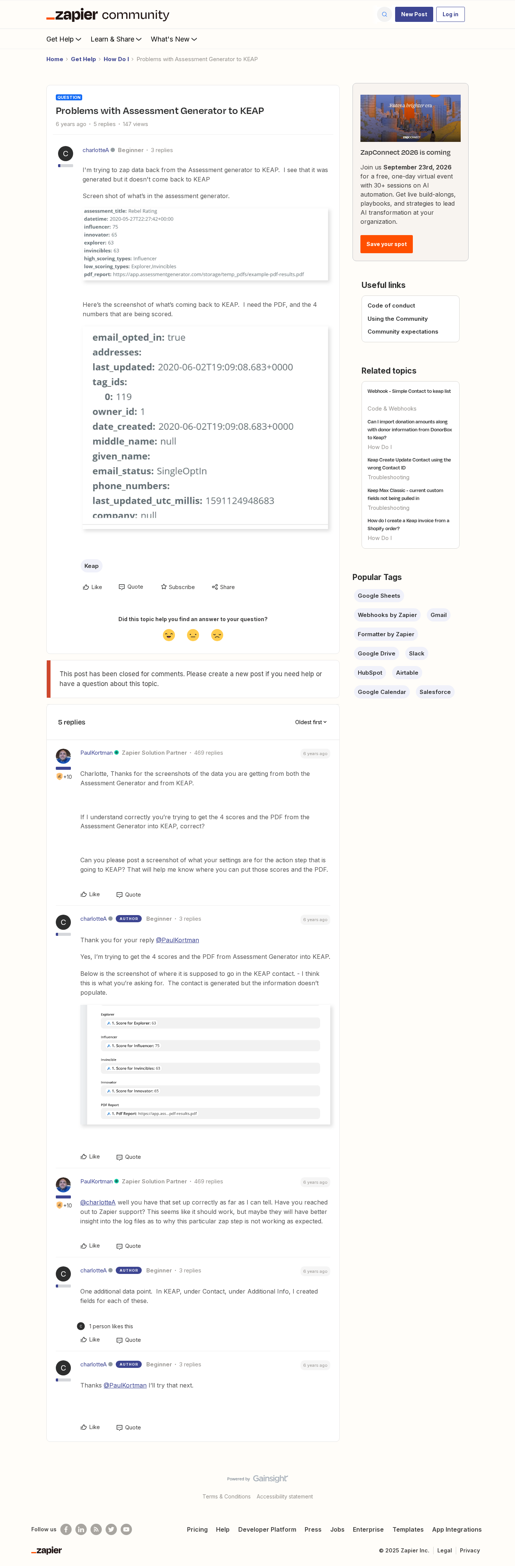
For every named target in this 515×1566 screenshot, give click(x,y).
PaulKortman (96, 752)
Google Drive (376, 653)
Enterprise (368, 1529)
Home (54, 59)
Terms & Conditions (226, 1496)
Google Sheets (379, 595)
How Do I (116, 59)
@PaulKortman (177, 940)
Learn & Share (112, 39)
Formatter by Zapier (386, 634)
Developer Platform (267, 1529)
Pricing (197, 1529)
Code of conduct (391, 305)
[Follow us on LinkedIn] (81, 1529)
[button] (414, 14)
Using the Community (398, 318)
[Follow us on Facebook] (66, 1529)
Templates (408, 1529)
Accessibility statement (285, 1496)
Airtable (407, 672)
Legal (444, 1550)
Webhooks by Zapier (387, 614)
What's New (170, 39)
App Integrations (457, 1529)
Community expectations (403, 331)
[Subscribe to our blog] (96, 1529)
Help (223, 1529)
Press (313, 1529)
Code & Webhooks (392, 408)
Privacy (470, 1550)
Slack (417, 653)
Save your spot (386, 244)
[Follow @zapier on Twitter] (111, 1529)
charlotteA (96, 150)
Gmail (439, 614)
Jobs (337, 1529)
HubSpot (370, 672)
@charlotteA (98, 1202)
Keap (91, 565)
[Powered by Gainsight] (257, 1480)
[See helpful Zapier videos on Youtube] (126, 1529)
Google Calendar (382, 691)
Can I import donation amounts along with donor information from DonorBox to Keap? (410, 429)
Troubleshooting (388, 477)
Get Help (60, 39)
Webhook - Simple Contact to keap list (409, 391)
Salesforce (435, 691)
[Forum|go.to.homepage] (109, 14)
